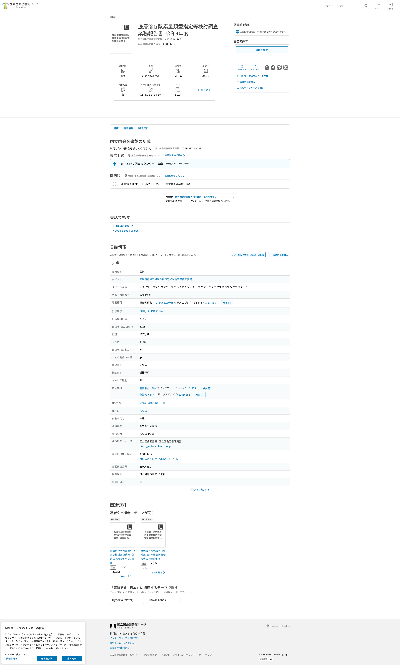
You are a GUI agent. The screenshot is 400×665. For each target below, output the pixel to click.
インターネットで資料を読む (124, 637)
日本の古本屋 (122, 226)
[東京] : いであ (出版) (151, 311)
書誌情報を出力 (247, 81)
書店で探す (262, 50)
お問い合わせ (150, 654)
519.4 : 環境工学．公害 (152, 403)
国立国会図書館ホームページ (124, 654)
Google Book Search (127, 230)
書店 (116, 128)
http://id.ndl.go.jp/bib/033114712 (159, 459)
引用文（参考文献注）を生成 (254, 75)
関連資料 (143, 128)
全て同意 (71, 658)
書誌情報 (128, 128)
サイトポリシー (206, 654)
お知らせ (164, 654)
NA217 (143, 410)
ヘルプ (378, 8)
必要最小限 (46, 658)
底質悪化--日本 (148, 388)
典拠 (225, 302)
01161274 (190, 388)
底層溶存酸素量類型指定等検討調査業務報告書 (166, 279)
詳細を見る (204, 90)
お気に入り (242, 69)
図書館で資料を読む (120, 647)
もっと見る (126, 576)
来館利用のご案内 (173, 155)
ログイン (391, 8)
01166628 (182, 394)
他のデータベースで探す (252, 87)
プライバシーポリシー (184, 654)
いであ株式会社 (164, 302)
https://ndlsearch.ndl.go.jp (155, 446)
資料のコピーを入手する (122, 642)
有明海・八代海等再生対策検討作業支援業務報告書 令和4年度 (153, 554)
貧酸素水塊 (146, 394)
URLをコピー (254, 69)
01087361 (210, 302)
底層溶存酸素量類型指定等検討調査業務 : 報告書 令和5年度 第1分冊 (122, 557)
